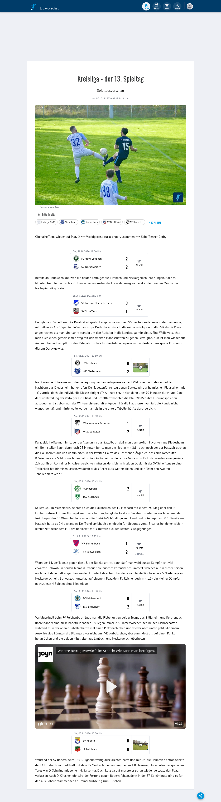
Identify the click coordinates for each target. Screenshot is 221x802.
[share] (200, 795)
